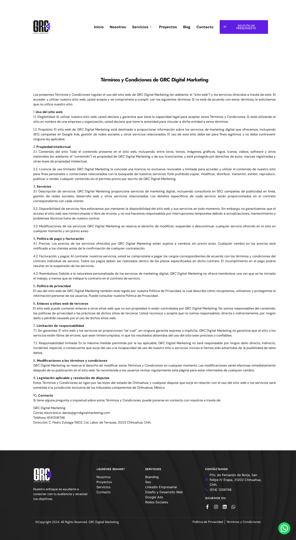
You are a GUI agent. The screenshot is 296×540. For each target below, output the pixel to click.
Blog (186, 27)
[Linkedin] (225, 507)
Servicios (140, 27)
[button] (284, 528)
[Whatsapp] (233, 507)
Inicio (99, 27)
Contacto (205, 27)
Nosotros (118, 27)
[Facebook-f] (207, 507)
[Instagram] (216, 507)
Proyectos (168, 27)
